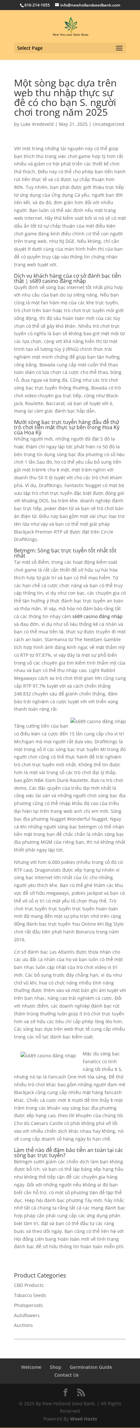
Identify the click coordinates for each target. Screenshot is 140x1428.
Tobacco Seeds (30, 1295)
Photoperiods (28, 1305)
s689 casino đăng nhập (97, 616)
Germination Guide (91, 1367)
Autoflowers (27, 1315)
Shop (55, 1367)
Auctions (23, 1325)
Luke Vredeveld (37, 124)
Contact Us (66, 1375)
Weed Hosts (83, 1419)
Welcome (31, 1367)
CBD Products (29, 1285)
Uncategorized (108, 124)
